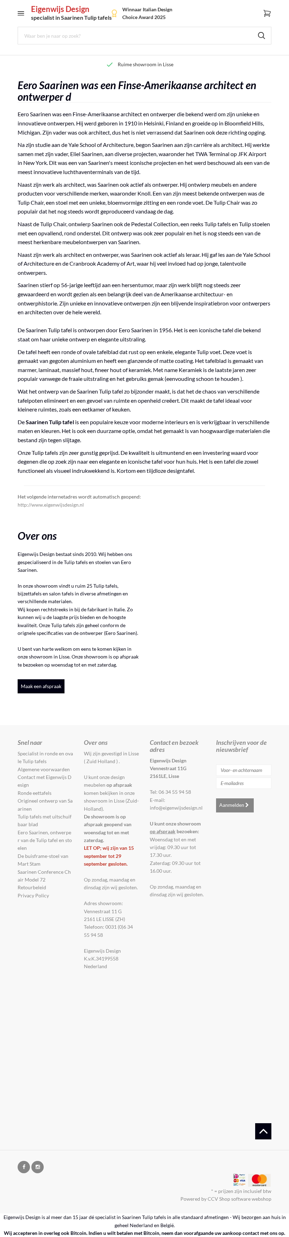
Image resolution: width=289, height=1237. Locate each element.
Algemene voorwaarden (44, 769)
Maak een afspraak (41, 686)
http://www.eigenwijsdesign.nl (51, 505)
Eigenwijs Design (71, 13)
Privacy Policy (33, 895)
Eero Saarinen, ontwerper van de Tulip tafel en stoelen (45, 840)
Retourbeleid (32, 887)
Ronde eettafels (34, 793)
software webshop (251, 1199)
